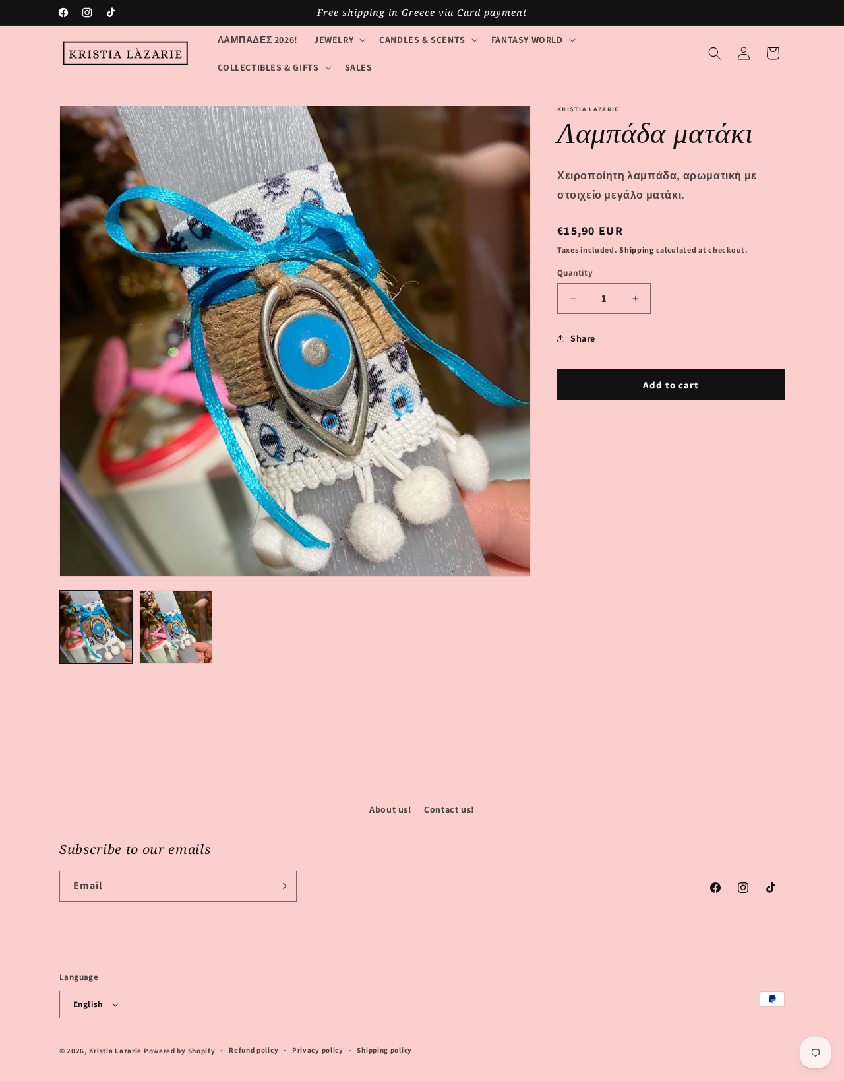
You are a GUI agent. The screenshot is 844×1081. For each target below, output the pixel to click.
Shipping (636, 250)
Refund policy (253, 1050)
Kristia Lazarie (115, 1050)
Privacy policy (318, 1050)
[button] (338, 39)
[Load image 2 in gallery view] (175, 627)
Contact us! (449, 809)
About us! (390, 809)
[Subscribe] (281, 886)
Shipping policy (384, 1050)
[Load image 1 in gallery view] (96, 627)
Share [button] (582, 338)
